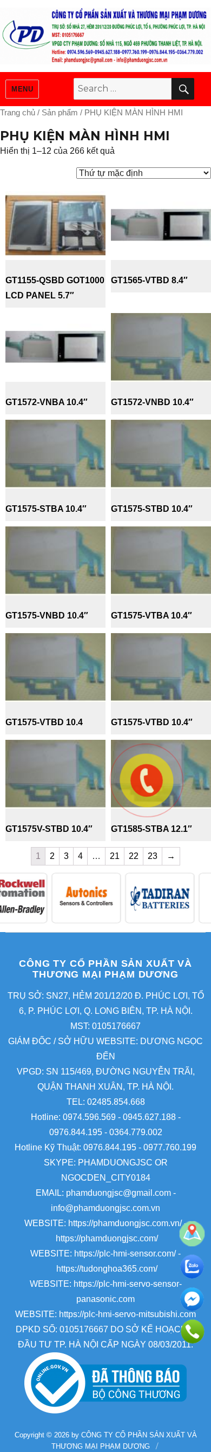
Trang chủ (17, 112)
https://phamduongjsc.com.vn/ (125, 1223)
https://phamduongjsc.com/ (107, 1238)
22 (134, 856)
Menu (22, 89)
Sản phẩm (60, 112)
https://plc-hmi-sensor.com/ (125, 1253)
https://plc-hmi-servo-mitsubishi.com (127, 1314)
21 (115, 856)
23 (152, 856)
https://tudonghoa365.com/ (106, 1268)
